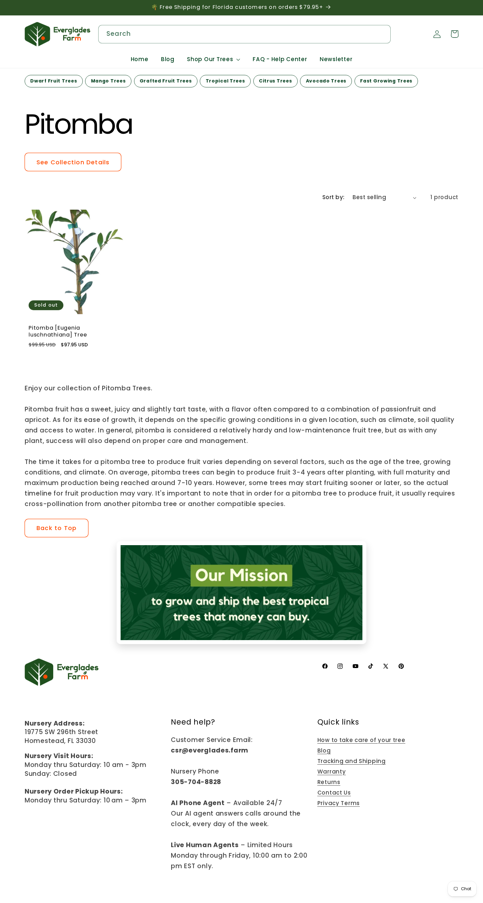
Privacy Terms (338, 803)
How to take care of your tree (361, 740)
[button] (214, 59)
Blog (324, 750)
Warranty (331, 772)
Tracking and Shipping (351, 761)
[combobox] (244, 34)
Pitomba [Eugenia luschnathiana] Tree (58, 332)
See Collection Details (72, 162)
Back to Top (56, 528)
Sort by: (333, 197)
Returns (328, 782)
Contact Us (334, 793)
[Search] (382, 33)
